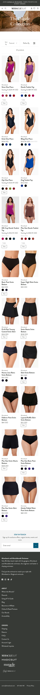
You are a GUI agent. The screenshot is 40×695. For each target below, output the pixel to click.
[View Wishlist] (34, 8)
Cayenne (14, 95)
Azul (22, 95)
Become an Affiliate (8, 605)
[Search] (7, 8)
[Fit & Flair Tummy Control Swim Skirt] (10, 311)
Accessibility (5, 616)
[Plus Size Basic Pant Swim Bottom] (29, 442)
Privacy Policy (30, 686)
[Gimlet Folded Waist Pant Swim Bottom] (29, 490)
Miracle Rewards (14, 2)
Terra (6, 95)
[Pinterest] (8, 579)
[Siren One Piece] (10, 69)
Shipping (4, 628)
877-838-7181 (20, 686)
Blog (3, 602)
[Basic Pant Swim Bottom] (10, 264)
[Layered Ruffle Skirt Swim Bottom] (29, 399)
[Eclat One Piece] (10, 120)
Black (26, 95)
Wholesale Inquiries (8, 646)
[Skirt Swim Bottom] (29, 354)
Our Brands (5, 612)
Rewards (4, 595)
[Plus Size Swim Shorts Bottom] (10, 442)
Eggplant (29, 469)
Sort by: (9, 43)
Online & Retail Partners (9, 609)
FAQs (4, 635)
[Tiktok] (11, 579)
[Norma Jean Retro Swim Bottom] (10, 354)
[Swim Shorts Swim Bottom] (29, 311)
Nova (10, 144)
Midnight (6, 290)
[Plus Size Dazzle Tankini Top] (29, 209)
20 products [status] (20, 50)
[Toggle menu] (2, 8)
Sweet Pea (10, 188)
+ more (4, 100)
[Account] (30, 8)
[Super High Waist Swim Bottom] (29, 264)
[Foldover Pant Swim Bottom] (10, 399)
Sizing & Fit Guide (7, 598)
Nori (6, 239)
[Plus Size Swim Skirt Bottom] (10, 490)
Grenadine (14, 188)
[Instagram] (5, 579)
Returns (4, 632)
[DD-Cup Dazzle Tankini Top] (10, 209)
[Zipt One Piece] (10, 162)
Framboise (3, 95)
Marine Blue (33, 469)
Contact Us (5, 639)
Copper (6, 188)
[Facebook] (2, 579)
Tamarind (22, 239)
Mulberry (10, 95)
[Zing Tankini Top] (29, 162)
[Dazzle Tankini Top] (29, 69)
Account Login (6, 642)
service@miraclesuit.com (8, 686)
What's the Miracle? (8, 591)
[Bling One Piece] (29, 120)
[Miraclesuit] (18, 8)
